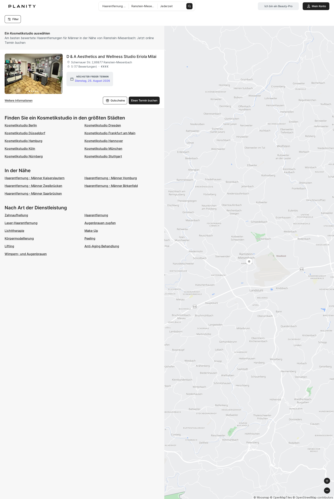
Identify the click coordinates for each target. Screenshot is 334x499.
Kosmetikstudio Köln (20, 148)
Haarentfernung (96, 215)
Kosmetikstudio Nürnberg (24, 156)
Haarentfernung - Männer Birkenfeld (111, 186)
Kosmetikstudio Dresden (102, 125)
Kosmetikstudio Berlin (21, 125)
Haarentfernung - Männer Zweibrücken (33, 186)
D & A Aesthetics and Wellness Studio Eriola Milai (111, 56)
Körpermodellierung (19, 238)
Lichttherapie (14, 231)
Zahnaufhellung (16, 215)
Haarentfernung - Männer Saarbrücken (33, 193)
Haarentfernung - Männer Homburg (110, 178)
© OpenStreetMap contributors (313, 497)
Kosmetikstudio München (103, 148)
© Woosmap (261, 497)
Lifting (9, 246)
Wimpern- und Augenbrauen (26, 254)
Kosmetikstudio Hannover (103, 141)
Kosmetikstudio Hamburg (23, 141)
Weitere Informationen (18, 100)
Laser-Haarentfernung (21, 223)
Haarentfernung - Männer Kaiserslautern (35, 178)
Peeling (89, 238)
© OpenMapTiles (281, 497)
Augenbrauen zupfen (100, 223)
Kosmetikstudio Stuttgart (103, 156)
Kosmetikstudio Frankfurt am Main (109, 133)
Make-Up (91, 231)
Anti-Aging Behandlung (101, 246)
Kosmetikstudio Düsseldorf (25, 133)
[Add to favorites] (58, 58)
